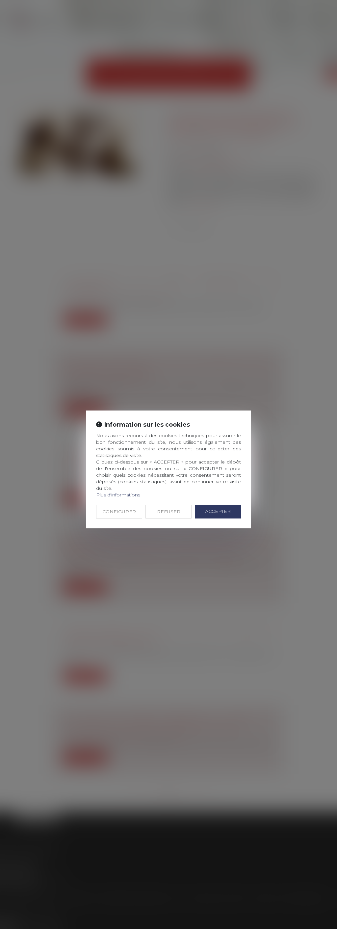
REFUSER (168, 512)
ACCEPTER (218, 511)
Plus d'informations (118, 495)
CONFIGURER (119, 512)
